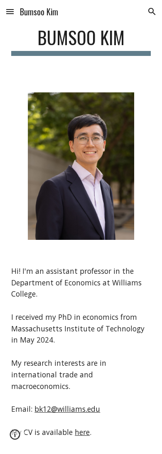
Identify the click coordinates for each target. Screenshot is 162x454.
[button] (10, 11)
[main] (81, 41)
